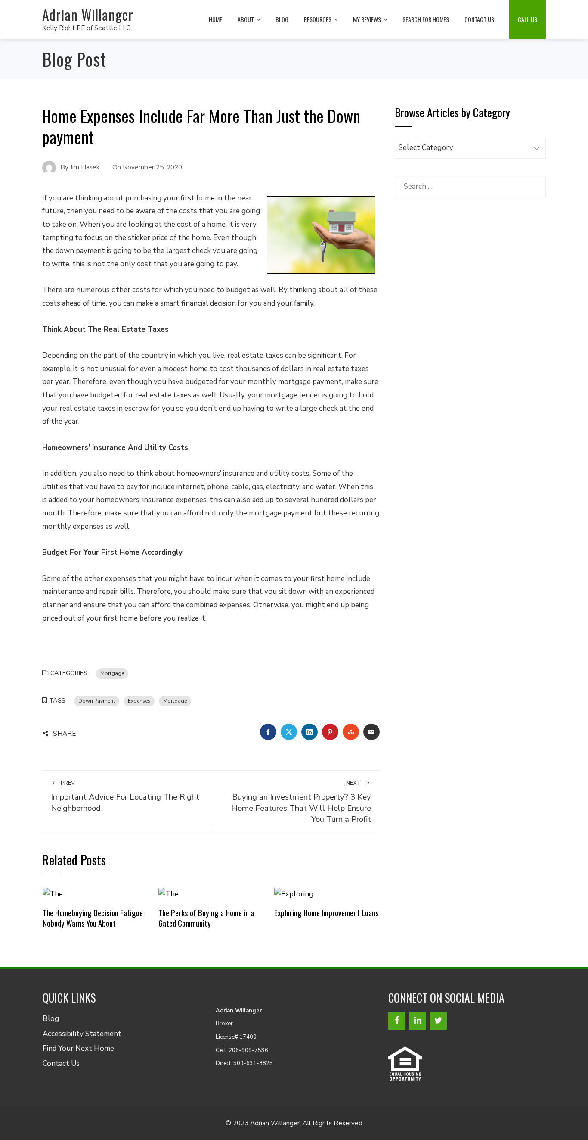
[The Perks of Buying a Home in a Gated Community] (168, 894)
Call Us (527, 19)
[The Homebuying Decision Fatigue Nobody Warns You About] (53, 894)
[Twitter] (438, 1021)
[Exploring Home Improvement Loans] (293, 894)
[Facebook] (396, 1021)
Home (215, 19)
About (246, 19)
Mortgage (112, 673)
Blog (281, 19)
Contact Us (479, 19)
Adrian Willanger (87, 14)
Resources (317, 19)
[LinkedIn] (417, 1021)
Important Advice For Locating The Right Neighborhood (125, 796)
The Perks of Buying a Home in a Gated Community (206, 918)
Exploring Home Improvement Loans (326, 912)
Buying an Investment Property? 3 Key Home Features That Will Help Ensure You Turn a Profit (301, 802)
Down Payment (96, 700)
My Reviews (367, 19)
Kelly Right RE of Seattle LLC (86, 28)
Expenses (139, 700)
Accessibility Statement (82, 1034)
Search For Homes (425, 19)
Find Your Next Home (78, 1048)
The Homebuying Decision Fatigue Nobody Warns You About (93, 918)
